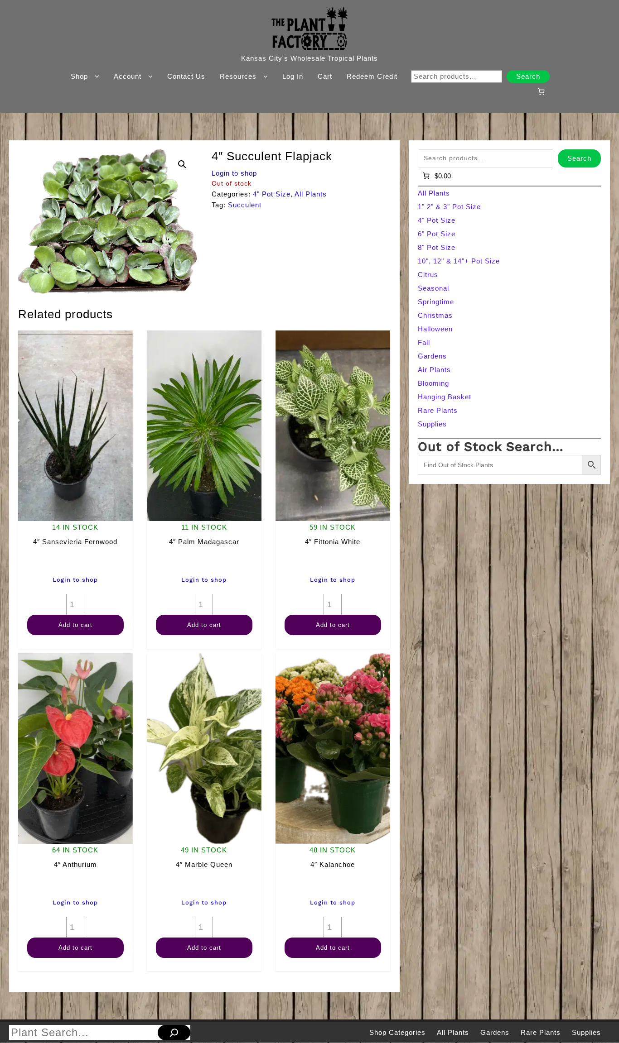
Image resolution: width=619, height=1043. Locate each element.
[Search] (174, 1032)
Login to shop (234, 173)
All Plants (311, 194)
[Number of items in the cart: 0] (541, 91)
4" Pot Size (271, 194)
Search (528, 76)
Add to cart (75, 625)
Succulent (244, 205)
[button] (182, 164)
